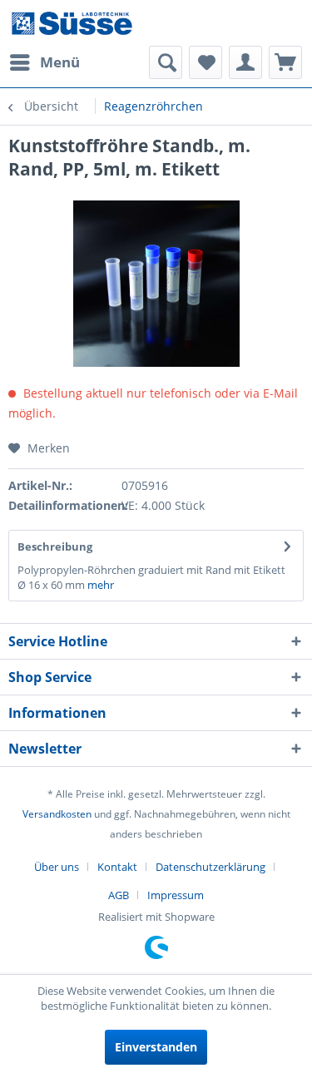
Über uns (56, 866)
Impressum (175, 895)
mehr (100, 584)
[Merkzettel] (205, 62)
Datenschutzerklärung (210, 866)
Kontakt (117, 866)
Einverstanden (156, 1047)
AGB (118, 895)
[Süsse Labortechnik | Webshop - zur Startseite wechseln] (71, 22)
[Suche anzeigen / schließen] (165, 62)
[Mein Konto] (245, 62)
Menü (60, 62)
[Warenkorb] (285, 62)
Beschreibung (54, 546)
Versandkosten (57, 814)
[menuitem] (44, 62)
